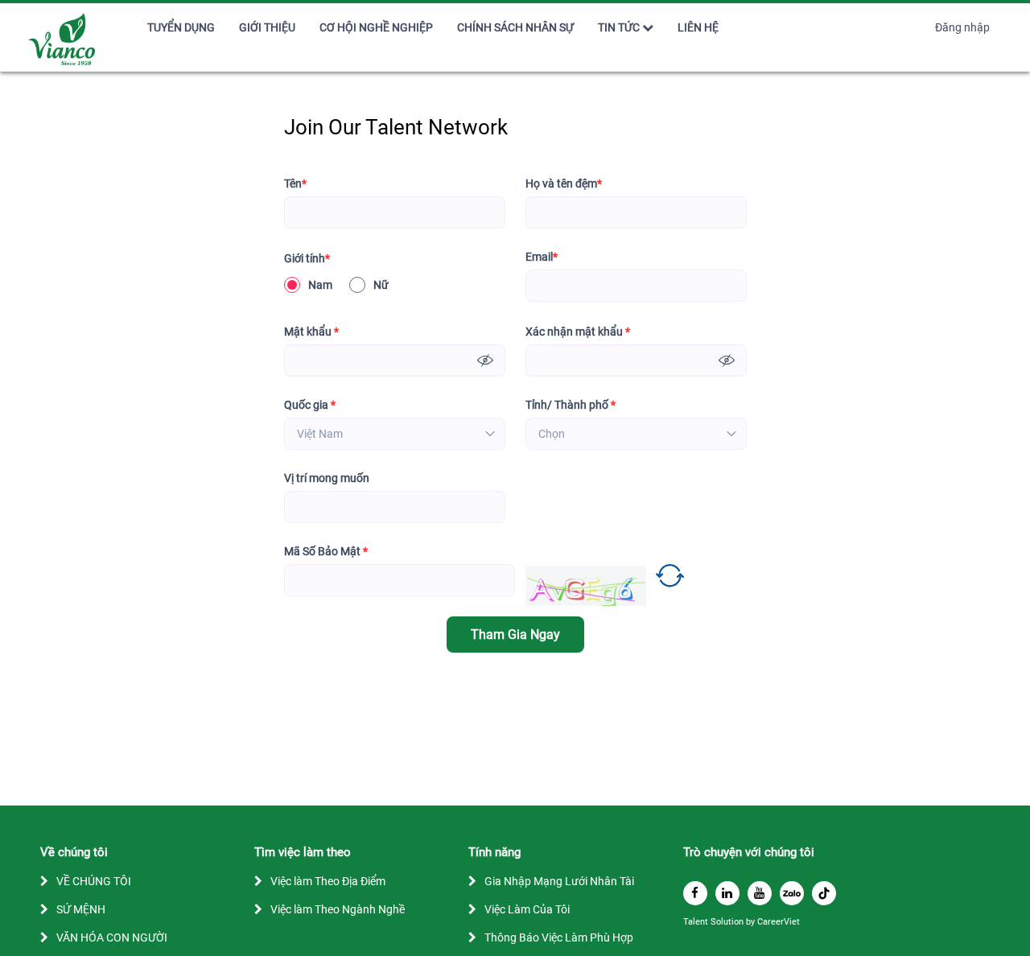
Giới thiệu (267, 27)
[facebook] (695, 893)
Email (541, 256)
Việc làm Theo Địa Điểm (327, 881)
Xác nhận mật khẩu (577, 331)
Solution (728, 921)
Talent (697, 921)
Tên (295, 183)
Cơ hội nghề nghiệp (376, 27)
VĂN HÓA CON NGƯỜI (111, 937)
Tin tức (619, 27)
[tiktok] (824, 893)
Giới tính (307, 258)
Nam (320, 284)
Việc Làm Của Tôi (527, 909)
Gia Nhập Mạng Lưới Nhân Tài (559, 881)
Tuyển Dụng (181, 27)
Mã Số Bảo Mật (326, 551)
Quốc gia (310, 404)
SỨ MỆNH (80, 909)
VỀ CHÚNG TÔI (93, 881)
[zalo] (792, 893)
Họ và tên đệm (563, 183)
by (751, 921)
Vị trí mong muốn (326, 478)
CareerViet (778, 921)
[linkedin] (727, 893)
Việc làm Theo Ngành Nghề (337, 909)
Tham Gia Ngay (515, 634)
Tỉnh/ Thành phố (570, 404)
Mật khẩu (311, 331)
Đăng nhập (962, 27)
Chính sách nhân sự (515, 27)
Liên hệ (698, 27)
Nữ (381, 284)
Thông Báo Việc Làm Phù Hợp (558, 937)
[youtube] (760, 893)
